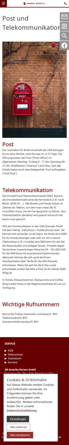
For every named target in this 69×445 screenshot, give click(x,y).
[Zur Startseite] (35, 4)
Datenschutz (15, 354)
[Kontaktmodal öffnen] (66, 3)
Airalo (51, 233)
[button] (3, 3)
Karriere (12, 362)
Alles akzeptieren (20, 435)
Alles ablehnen (18, 427)
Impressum (14, 358)
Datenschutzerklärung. (22, 410)
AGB (10, 350)
